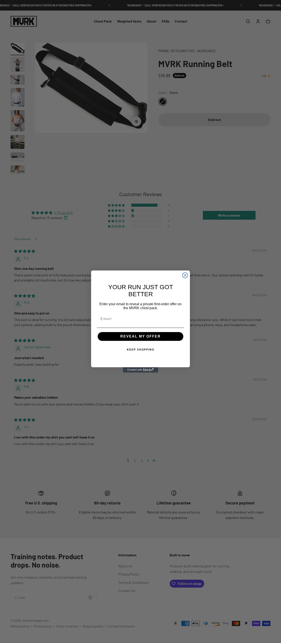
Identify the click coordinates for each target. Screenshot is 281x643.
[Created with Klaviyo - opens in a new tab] (140, 370)
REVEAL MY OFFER (140, 336)
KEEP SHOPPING (140, 349)
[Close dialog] (185, 275)
